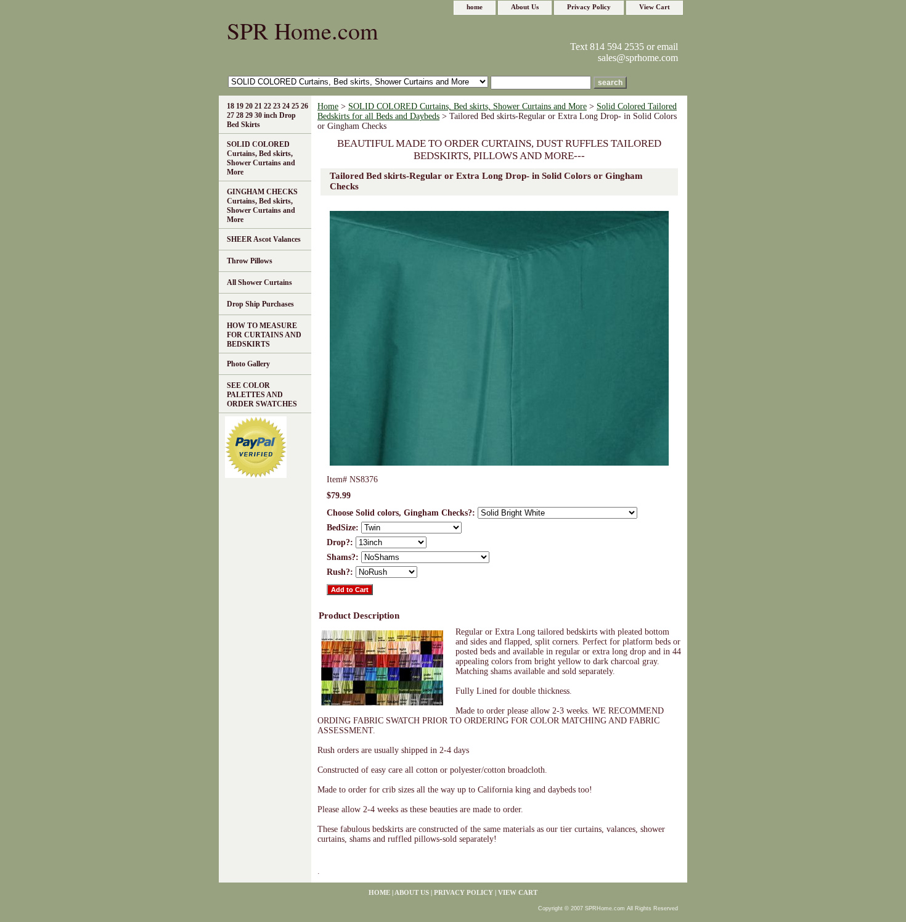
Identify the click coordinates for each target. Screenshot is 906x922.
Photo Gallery (248, 364)
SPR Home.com (302, 30)
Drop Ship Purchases (260, 304)
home (475, 6)
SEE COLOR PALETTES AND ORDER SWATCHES (262, 394)
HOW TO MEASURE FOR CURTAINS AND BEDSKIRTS (264, 334)
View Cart (654, 6)
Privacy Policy (589, 6)
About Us (525, 6)
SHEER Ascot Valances (264, 239)
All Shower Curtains (259, 282)
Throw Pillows (249, 261)
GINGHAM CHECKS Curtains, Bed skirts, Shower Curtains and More (262, 205)
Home (327, 106)
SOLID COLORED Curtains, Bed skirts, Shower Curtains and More (467, 106)
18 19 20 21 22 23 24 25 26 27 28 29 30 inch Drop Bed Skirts (267, 115)
